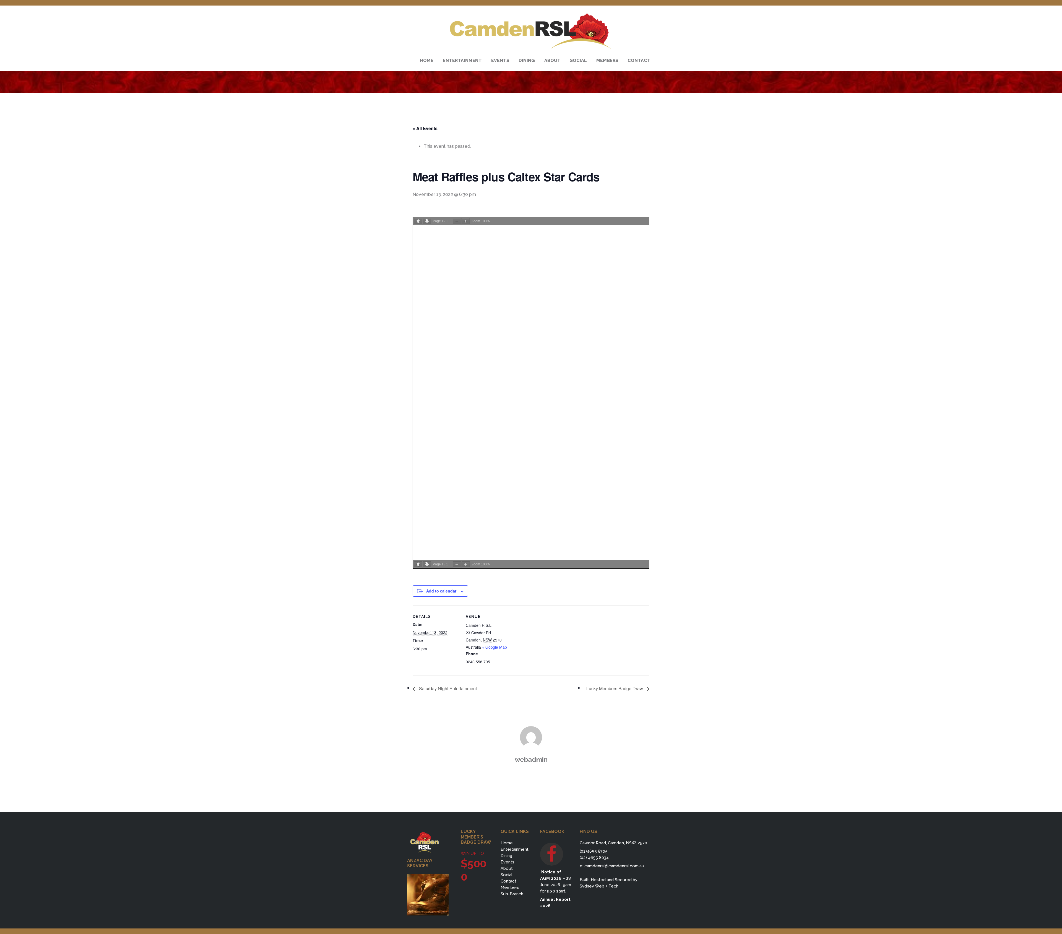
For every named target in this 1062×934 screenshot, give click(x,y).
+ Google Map (494, 647)
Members (510, 887)
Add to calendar (441, 591)
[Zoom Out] (457, 221)
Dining (506, 855)
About (507, 868)
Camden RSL (531, 31)
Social (506, 874)
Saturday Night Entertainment (447, 688)
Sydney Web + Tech (599, 886)
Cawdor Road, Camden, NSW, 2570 (613, 842)
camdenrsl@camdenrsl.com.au (614, 865)
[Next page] (427, 221)
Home (507, 842)
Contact (508, 881)
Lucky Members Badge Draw (615, 688)
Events (507, 862)
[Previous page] (418, 221)
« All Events (425, 128)
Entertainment (515, 849)
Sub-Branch (512, 893)
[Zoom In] (466, 221)
